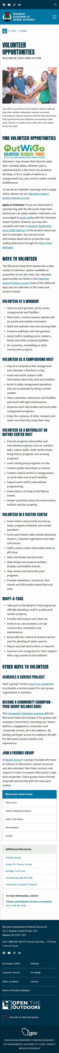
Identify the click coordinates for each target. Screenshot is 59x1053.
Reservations (12, 827)
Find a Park (11, 802)
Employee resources (29, 1048)
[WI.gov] (29, 1032)
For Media (35, 972)
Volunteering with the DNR (19, 878)
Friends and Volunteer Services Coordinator (29, 901)
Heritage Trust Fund (15, 871)
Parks (23, 31)
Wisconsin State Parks (18, 794)
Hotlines (35, 963)
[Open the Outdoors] (21, 1005)
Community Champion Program (21, 884)
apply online (27, 217)
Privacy (50, 1044)
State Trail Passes (14, 819)
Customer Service (11, 972)
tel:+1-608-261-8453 (16, 905)
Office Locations (10, 981)
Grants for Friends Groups (19, 864)
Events (9, 835)
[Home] (18, 17)
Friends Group (12, 759)
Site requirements (12, 1044)
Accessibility (31, 1044)
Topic (13, 31)
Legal (42, 1044)
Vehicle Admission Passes (18, 811)
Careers (35, 981)
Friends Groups (13, 857)
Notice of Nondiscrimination (16, 990)
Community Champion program (25, 713)
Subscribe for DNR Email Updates (24, 1017)
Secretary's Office (11, 963)
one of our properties (41, 684)
